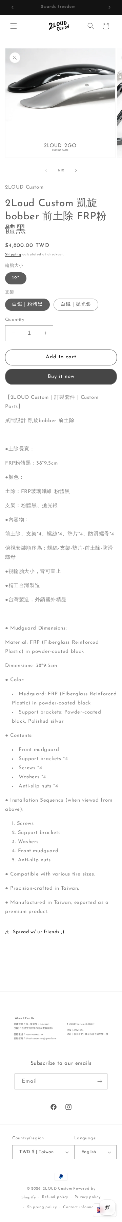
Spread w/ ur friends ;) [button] (39, 932)
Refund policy (55, 1197)
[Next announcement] (109, 7)
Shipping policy (42, 1207)
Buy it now (61, 376)
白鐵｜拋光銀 (76, 304)
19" (15, 278)
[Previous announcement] (12, 7)
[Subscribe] (99, 1081)
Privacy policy (88, 1197)
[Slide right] (75, 170)
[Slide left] (46, 170)
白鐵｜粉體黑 (27, 304)
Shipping (13, 254)
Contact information (82, 1207)
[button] (13, 26)
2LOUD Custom (57, 1189)
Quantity (14, 319)
